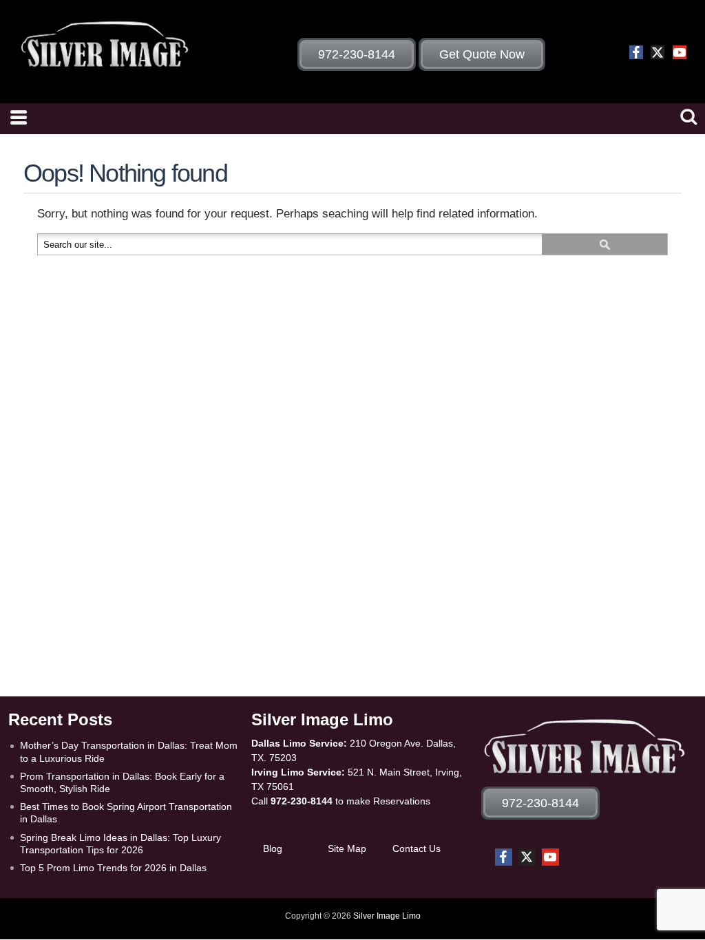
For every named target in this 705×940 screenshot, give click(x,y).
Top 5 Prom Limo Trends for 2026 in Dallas (113, 867)
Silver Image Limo (387, 916)
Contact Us (416, 848)
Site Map (347, 848)
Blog (272, 848)
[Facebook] (636, 52)
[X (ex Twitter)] (657, 52)
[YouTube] (679, 52)
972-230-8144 (302, 801)
